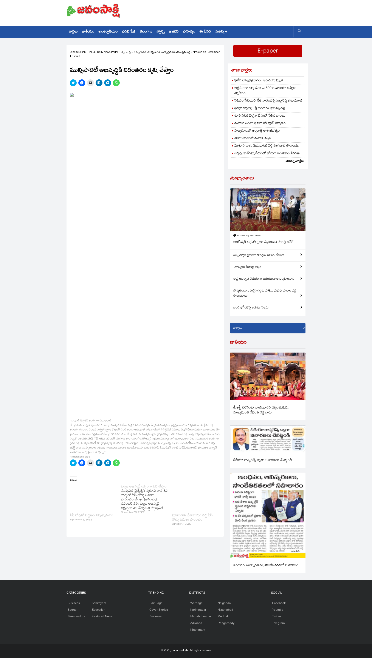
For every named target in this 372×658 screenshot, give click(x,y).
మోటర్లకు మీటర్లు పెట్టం (247, 267)
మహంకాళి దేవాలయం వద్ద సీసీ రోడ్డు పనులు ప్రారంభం (192, 518)
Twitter (276, 616)
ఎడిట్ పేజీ (128, 32)
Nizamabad (225, 609)
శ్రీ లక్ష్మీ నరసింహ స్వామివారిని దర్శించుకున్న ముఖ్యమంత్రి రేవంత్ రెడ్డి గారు (261, 410)
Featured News (102, 616)
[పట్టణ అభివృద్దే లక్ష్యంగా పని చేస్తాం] (146, 500)
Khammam (197, 629)
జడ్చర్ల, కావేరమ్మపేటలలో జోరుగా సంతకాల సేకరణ (267, 154)
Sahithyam (99, 603)
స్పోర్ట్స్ (161, 32)
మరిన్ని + (221, 32)
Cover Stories (158, 609)
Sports (72, 609)
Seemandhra (76, 616)
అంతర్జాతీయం (108, 32)
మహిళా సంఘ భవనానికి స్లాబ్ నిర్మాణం (260, 123)
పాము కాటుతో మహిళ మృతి (252, 139)
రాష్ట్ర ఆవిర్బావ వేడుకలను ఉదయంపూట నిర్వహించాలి (263, 279)
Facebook (279, 603)
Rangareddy (226, 623)
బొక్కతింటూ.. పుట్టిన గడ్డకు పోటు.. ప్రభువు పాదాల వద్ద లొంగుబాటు (264, 293)
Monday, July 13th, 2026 (248, 236)
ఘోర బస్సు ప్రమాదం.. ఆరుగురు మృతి (258, 81)
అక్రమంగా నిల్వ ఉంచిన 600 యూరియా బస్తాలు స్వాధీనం (265, 90)
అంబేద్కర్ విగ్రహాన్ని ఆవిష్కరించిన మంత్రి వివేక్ (263, 242)
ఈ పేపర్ (205, 32)
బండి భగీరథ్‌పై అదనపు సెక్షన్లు (250, 308)
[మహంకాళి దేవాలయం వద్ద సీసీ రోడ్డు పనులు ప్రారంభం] (195, 498)
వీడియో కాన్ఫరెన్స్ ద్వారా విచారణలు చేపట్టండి (262, 460)
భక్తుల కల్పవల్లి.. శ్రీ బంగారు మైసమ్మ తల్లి (259, 108)
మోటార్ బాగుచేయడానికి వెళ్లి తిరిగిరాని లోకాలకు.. (266, 146)
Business (74, 603)
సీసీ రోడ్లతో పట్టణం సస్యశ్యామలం (91, 516)
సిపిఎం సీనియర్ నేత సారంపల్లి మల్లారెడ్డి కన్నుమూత (268, 101)
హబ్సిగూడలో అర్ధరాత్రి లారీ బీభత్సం (257, 131)
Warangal (196, 603)
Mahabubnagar (200, 616)
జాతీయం (88, 32)
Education (98, 609)
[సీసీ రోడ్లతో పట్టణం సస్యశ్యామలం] (93, 498)
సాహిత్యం (189, 32)
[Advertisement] (227, 12)
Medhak (223, 616)
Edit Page (156, 603)
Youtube (277, 609)
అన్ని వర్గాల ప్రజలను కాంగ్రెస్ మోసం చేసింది (258, 255)
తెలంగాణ (146, 32)
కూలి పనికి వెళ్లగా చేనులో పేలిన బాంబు (259, 116)
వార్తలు (73, 32)
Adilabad (196, 623)
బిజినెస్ (174, 32)
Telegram (278, 623)
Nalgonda (224, 603)
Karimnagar (198, 609)
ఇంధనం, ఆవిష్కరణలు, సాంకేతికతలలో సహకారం (265, 566)
